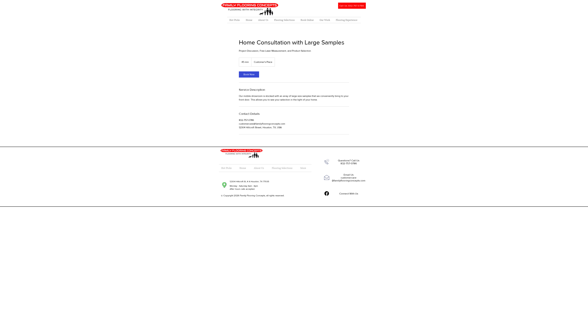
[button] (285, 20)
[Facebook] (327, 193)
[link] (249, 74)
